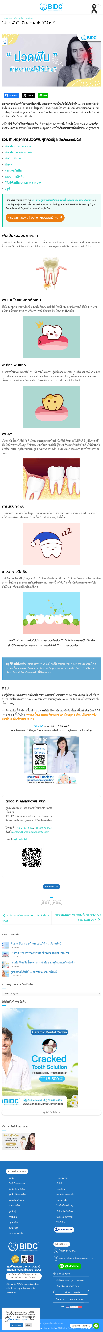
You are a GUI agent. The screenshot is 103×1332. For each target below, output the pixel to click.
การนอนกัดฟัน (13, 170)
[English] (72, 1307)
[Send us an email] (56, 1258)
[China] (80, 1307)
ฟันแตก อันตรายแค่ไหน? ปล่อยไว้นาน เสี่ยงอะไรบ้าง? (37, 943)
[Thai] (67, 1307)
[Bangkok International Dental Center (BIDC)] (51, 6)
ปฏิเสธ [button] (28, 1325)
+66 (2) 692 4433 (43, 827)
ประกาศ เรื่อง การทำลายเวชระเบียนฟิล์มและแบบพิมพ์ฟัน (40, 953)
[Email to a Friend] (59, 902)
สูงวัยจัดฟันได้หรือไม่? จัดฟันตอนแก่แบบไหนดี (34, 971)
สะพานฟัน (69, 1194)
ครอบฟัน (60, 1194)
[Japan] (76, 1307)
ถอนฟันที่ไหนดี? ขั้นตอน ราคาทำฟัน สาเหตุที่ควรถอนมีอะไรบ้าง (43, 962)
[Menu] (98, 6)
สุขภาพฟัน (13, 18)
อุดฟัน (21, 18)
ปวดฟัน (5, 18)
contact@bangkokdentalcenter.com (30, 831)
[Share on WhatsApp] (43, 902)
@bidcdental (20, 839)
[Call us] (56, 1250)
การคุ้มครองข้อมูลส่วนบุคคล (16, 1319)
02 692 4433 (70, 1250)
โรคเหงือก (29, 18)
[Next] (96, 1058)
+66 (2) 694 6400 (24, 827)
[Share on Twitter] (54, 902)
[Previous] (7, 1058)
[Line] (96, 1326)
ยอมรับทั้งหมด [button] (16, 1325)
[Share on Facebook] (48, 902)
